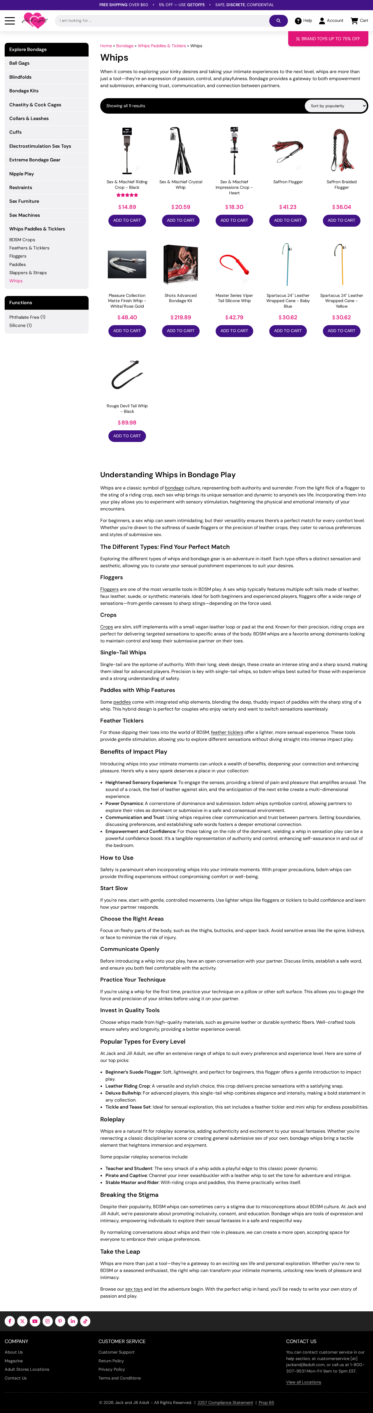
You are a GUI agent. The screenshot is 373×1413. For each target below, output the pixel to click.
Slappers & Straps (28, 273)
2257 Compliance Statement (225, 1402)
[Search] (278, 21)
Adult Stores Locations (27, 1369)
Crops (106, 627)
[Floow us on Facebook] (10, 1321)
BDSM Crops (22, 240)
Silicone (17, 325)
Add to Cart (127, 220)
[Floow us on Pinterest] (60, 1321)
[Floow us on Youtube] (35, 1321)
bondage (174, 488)
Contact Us (16, 1378)
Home (106, 45)
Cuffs (15, 132)
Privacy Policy (111, 1369)
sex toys (134, 1289)
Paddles (17, 264)
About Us (14, 1352)
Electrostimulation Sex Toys (40, 146)
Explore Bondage (28, 49)
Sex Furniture (24, 201)
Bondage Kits (23, 91)
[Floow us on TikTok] (85, 1321)
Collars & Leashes (29, 118)
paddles (122, 702)
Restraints (20, 187)
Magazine (14, 1360)
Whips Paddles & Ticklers (162, 45)
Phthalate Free (24, 317)
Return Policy (111, 1360)
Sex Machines (24, 215)
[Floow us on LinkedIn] (73, 1321)
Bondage (124, 45)
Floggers (109, 589)
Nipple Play (21, 174)
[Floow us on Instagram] (48, 1321)
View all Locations (303, 1382)
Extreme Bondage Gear (34, 160)
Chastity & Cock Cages (35, 105)
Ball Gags (19, 63)
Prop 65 (266, 1402)
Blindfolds (20, 77)
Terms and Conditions (119, 1378)
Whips (16, 281)
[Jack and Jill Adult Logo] (35, 20)
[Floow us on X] (22, 1321)
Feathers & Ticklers (29, 248)
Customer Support (116, 1352)
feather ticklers (227, 732)
